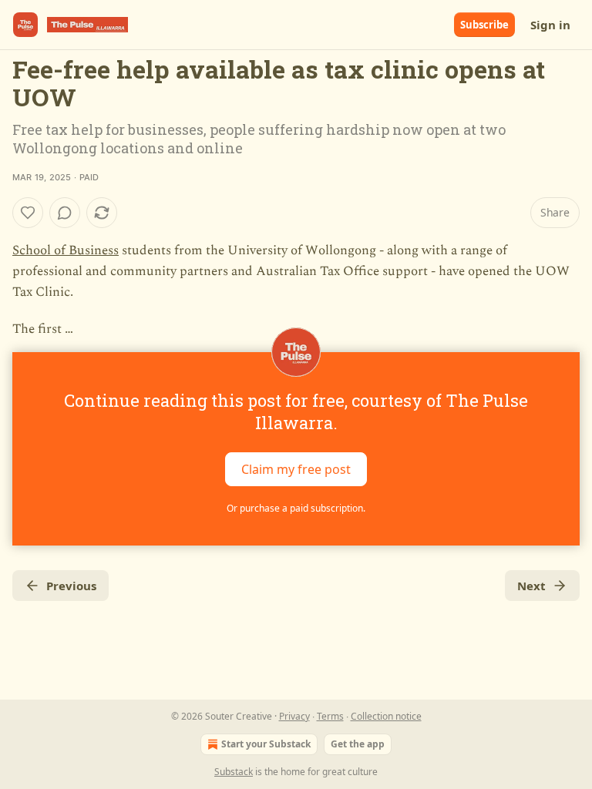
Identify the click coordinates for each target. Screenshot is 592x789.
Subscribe (484, 25)
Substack (233, 771)
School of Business (65, 250)
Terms (330, 716)
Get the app (358, 743)
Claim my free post (296, 468)
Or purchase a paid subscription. (296, 508)
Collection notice (386, 716)
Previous (71, 585)
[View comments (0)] (64, 212)
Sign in (550, 24)
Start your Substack (266, 743)
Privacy (294, 716)
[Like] (27, 212)
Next (531, 585)
